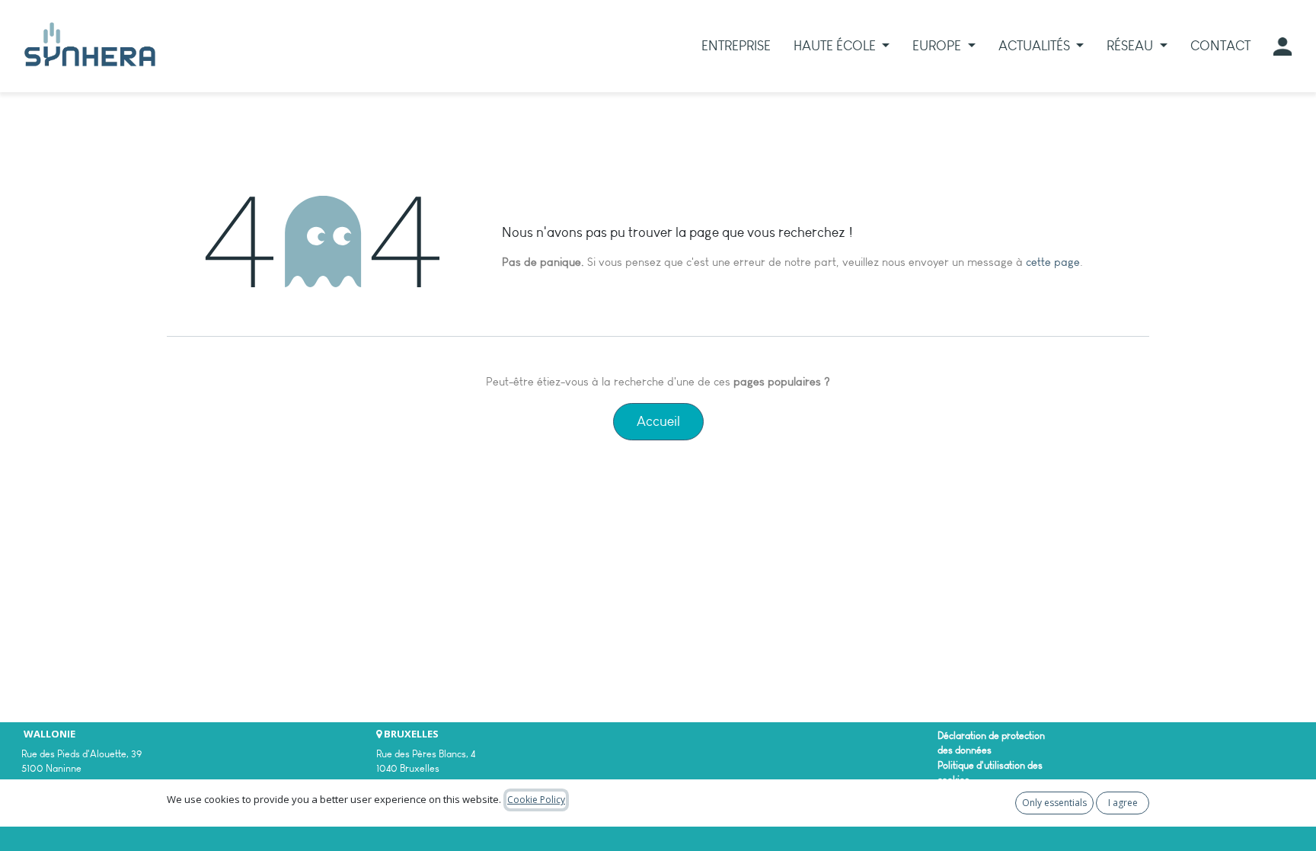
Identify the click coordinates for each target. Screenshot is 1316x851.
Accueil (658, 421)
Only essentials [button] (1054, 802)
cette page (1053, 262)
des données (964, 750)
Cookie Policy (536, 799)
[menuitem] (736, 46)
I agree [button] (1123, 802)
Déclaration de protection (991, 735)
